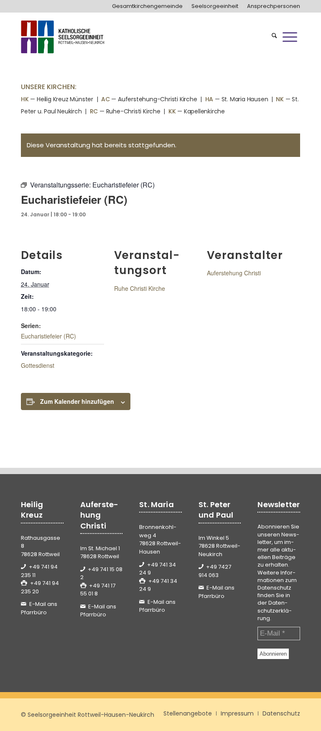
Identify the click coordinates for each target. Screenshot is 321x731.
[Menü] (290, 37)
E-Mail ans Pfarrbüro (39, 608)
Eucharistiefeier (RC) (48, 336)
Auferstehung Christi (234, 273)
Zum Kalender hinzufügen (77, 401)
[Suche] (274, 37)
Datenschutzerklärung (274, 610)
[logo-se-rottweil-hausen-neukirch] (63, 37)
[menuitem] (147, 6)
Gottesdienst (37, 365)
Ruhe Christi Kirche (139, 288)
